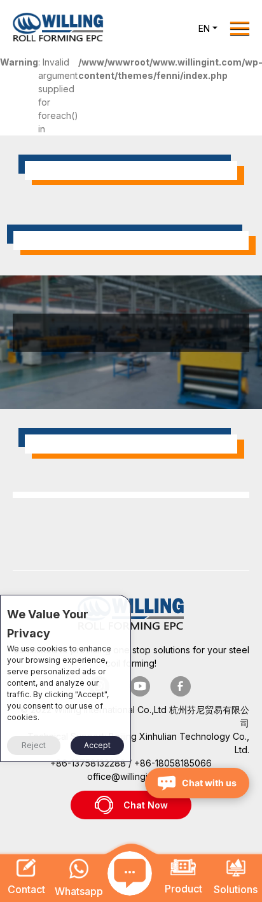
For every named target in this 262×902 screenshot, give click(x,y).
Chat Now (145, 805)
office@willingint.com (131, 776)
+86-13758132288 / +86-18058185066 (131, 763)
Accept (97, 745)
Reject (34, 745)
